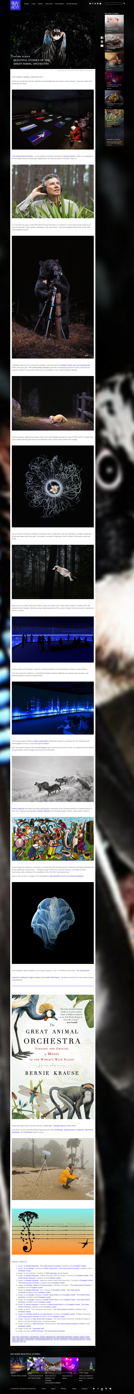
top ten (56, 1339)
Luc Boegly (30, 1268)
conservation (29, 1339)
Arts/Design (58, 1130)
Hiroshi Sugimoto (18, 809)
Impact (40, 3)
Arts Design (59, 3)
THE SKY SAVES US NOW (18, 1376)
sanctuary (20, 1339)
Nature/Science (69, 1130)
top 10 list (15, 1341)
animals (76, 1337)
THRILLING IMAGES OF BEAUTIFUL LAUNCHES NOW (86, 1378)
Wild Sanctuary (51, 1273)
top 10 (89, 1339)
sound (82, 1337)
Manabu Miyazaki (43, 811)
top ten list (64, 1339)
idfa (18, 1337)
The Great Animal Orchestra (22, 156)
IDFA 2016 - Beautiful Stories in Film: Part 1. (60, 1126)
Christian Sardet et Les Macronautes (39, 1285)
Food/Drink (80, 1130)
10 (25, 1341)
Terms (74, 1388)
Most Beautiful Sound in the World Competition (67, 876)
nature (42, 1337)
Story (43, 1388)
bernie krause (50, 1337)
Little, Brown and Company (42, 1319)
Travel (26, 3)
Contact (85, 1388)
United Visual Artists (40, 741)
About (53, 1388)
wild (13, 1339)
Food (33, 3)
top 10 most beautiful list (77, 1339)
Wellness (49, 3)
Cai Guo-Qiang (40, 747)
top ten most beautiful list (44, 1339)
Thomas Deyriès (69, 156)
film (13, 1337)
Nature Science (71, 3)
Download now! (38, 1328)
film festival (24, 1337)
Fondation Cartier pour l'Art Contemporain (75, 365)
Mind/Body (16, 1132)
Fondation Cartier (79, 1266)
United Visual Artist (50, 1268)
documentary (34, 1337)
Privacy (63, 1388)
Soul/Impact (28, 1132)
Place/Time (89, 1130)
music (87, 1337)
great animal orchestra (64, 1337)
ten (21, 1341)
